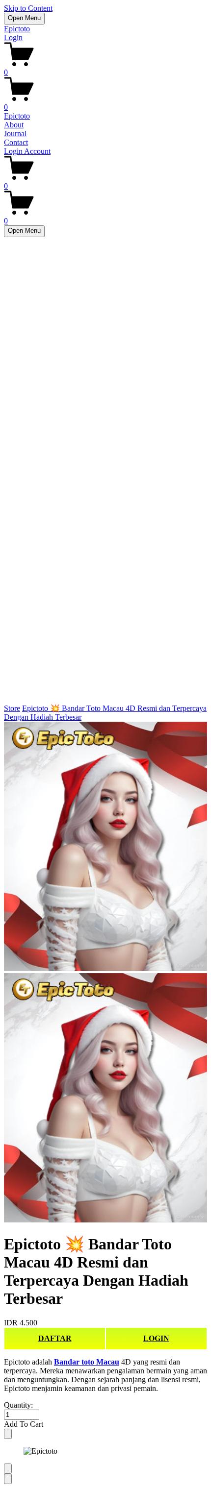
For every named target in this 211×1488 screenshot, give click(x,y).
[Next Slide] (8, 1479)
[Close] (8, 1434)
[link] (105, 973)
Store (12, 708)
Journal (15, 133)
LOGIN (156, 1338)
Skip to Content (28, 8)
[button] (105, 1424)
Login (13, 37)
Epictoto (17, 28)
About (14, 125)
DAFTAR (55, 1338)
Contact (16, 142)
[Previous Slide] (8, 1469)
